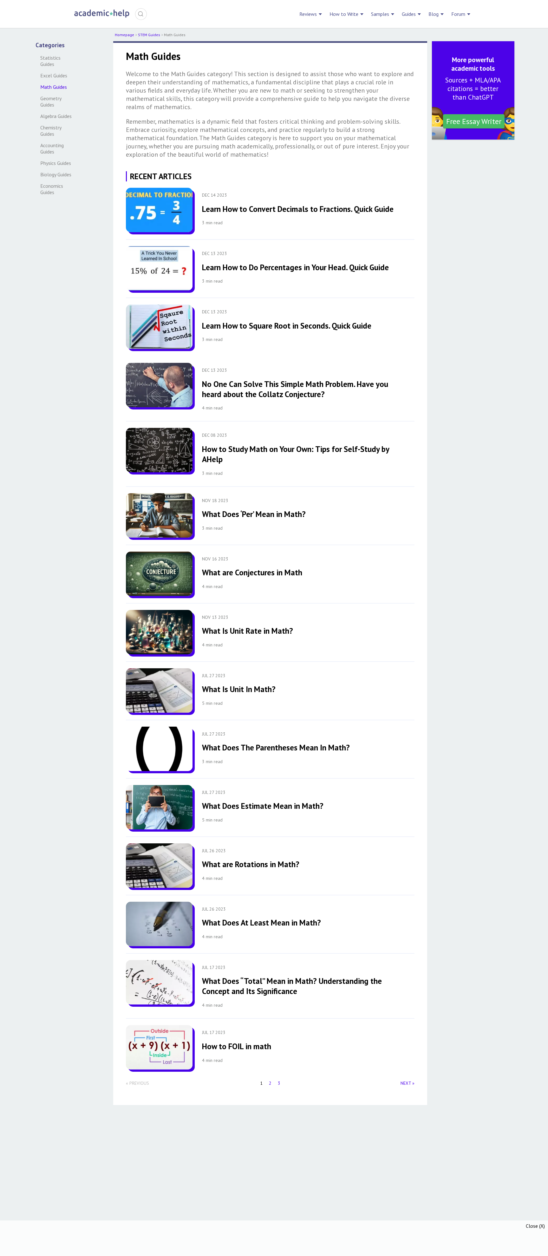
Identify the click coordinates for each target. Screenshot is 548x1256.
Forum (458, 14)
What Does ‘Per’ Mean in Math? (254, 514)
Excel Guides (53, 75)
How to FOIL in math (236, 1046)
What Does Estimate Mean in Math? (262, 806)
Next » (407, 1083)
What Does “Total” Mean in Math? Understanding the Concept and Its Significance (292, 986)
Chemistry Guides (51, 130)
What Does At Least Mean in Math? (261, 923)
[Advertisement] (274, 1238)
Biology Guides (55, 174)
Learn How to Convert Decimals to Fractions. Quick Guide (298, 209)
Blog (433, 14)
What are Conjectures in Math (252, 572)
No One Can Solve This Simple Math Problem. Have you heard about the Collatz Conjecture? (295, 389)
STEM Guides (149, 34)
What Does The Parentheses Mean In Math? (276, 747)
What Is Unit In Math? (239, 689)
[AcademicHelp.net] (102, 16)
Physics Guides (55, 163)
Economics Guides (52, 189)
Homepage (124, 34)
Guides (409, 14)
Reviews (308, 14)
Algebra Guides (56, 116)
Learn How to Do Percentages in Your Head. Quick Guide (295, 267)
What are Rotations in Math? (250, 864)
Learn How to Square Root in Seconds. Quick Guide (286, 326)
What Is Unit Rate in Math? (247, 631)
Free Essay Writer (473, 121)
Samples (380, 14)
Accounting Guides (52, 148)
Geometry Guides (51, 101)
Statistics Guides (51, 61)
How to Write (343, 14)
